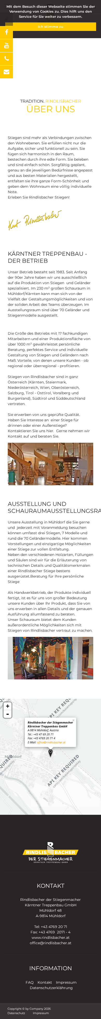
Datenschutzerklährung (51, 987)
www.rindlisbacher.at (51, 937)
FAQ (30, 982)
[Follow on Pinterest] (6, 71)
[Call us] (6, 58)
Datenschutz (16, 1013)
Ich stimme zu (50, 26)
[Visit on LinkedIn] (6, 45)
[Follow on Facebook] (6, 32)
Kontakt (45, 982)
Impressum (66, 982)
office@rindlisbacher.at (51, 742)
